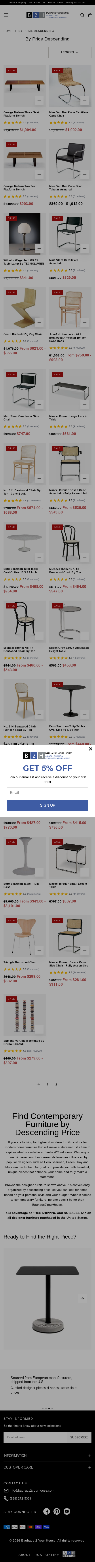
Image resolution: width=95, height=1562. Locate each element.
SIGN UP (47, 805)
